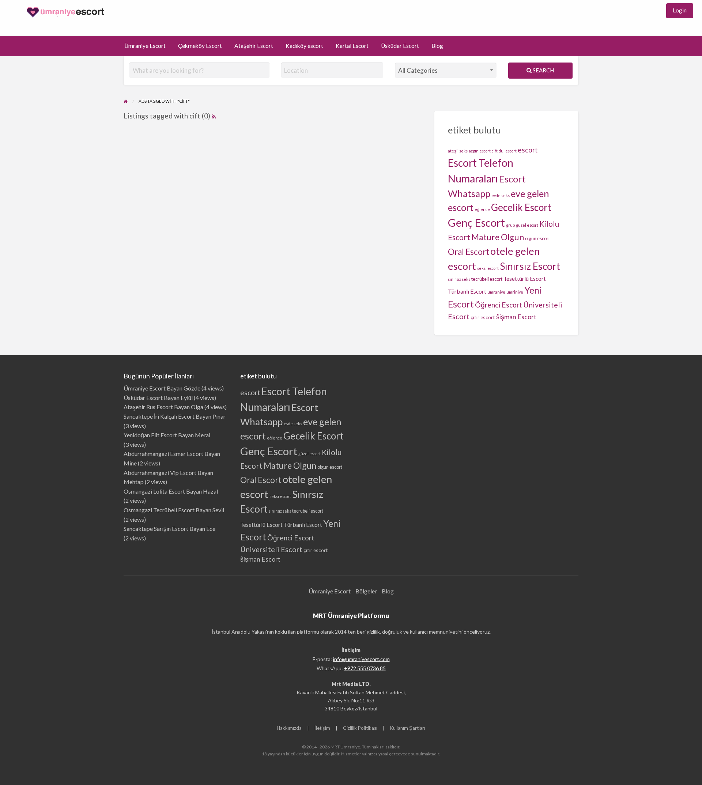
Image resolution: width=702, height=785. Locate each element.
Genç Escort (476, 222)
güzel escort (527, 225)
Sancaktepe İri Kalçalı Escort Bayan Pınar (175, 416)
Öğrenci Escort (498, 305)
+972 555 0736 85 (365, 668)
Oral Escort (468, 252)
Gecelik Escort (521, 207)
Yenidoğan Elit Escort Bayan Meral (167, 434)
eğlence (482, 209)
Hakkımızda (289, 728)
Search (543, 70)
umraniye (496, 292)
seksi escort (488, 268)
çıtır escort (483, 317)
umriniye (514, 292)
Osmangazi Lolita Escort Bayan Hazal (171, 491)
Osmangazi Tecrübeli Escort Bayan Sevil (174, 509)
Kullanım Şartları (407, 728)
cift (495, 150)
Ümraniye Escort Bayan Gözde (162, 388)
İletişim (322, 728)
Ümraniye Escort (145, 45)
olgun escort (537, 238)
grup (510, 225)
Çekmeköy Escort (200, 45)
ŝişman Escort (516, 317)
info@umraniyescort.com (361, 659)
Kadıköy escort (304, 45)
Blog (437, 45)
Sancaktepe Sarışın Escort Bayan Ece (169, 528)
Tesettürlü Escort (524, 278)
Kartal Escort (352, 45)
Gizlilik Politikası (360, 728)
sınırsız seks (459, 279)
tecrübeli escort (486, 279)
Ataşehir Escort (253, 45)
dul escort (508, 150)
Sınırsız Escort (530, 266)
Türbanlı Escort (467, 291)
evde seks (500, 195)
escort (528, 150)
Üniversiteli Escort (271, 549)
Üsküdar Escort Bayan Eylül (158, 397)
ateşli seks (458, 150)
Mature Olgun (497, 237)
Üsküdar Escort (400, 45)
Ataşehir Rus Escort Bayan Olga (163, 406)
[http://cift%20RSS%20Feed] (214, 116)
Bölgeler (366, 591)
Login (680, 10)
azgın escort (480, 150)
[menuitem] (679, 10)
